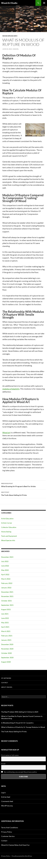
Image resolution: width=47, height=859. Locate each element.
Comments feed (7, 801)
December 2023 (7, 557)
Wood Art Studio (9, 3)
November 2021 (7, 596)
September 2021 (7, 605)
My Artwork (6, 678)
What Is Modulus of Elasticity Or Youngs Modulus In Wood (23, 727)
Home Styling (6, 532)
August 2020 (6, 662)
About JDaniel (6, 687)
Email (3, 764)
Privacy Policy (6, 832)
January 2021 (6, 640)
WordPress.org (7, 806)
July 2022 (4, 561)
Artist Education (7, 518)
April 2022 (5, 574)
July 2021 (4, 614)
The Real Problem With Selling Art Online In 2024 (19, 712)
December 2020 (7, 644)
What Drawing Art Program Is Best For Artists (18, 485)
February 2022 (6, 583)
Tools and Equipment (9, 536)
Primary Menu (44, 3)
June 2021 (5, 618)
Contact (4, 683)
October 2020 (6, 653)
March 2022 (5, 579)
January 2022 (6, 588)
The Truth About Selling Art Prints (14, 493)
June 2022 (5, 566)
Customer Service (7, 836)
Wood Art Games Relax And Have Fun (15, 845)
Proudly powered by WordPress (22, 856)
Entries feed (5, 797)
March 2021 (5, 631)
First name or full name (10, 755)
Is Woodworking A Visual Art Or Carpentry (17, 723)
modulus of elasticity (10, 389)
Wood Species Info (9, 36)
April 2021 (5, 627)
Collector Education (8, 527)
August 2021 (6, 609)
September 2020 (7, 657)
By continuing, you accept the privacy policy (20, 772)
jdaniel (16, 49)
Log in (3, 793)
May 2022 (5, 570)
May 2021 (5, 622)
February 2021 (6, 636)
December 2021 (7, 592)
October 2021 (6, 601)
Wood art (6, 432)
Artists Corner (6, 523)
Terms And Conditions (9, 827)
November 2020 (7, 649)
